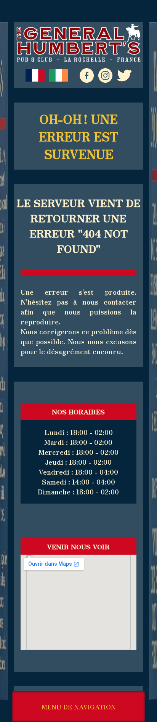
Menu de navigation (79, 706)
